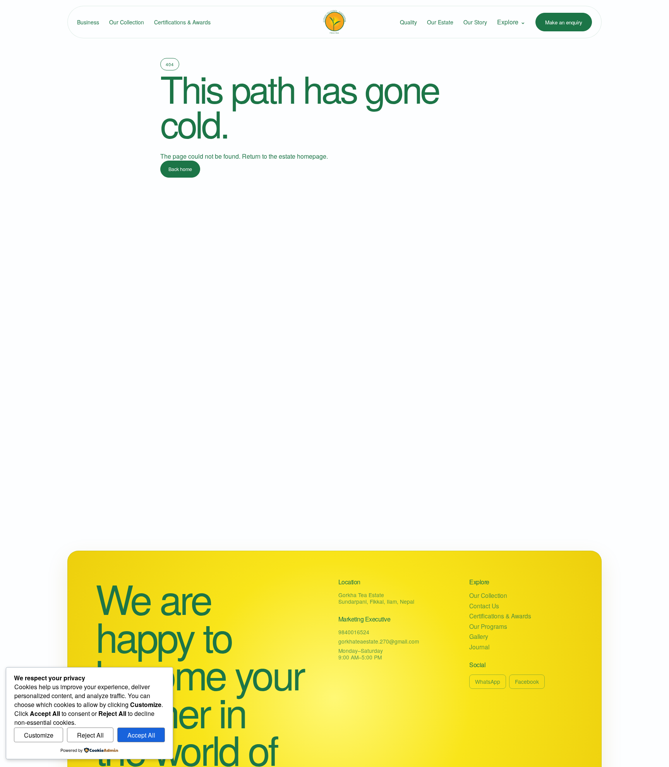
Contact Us (484, 605)
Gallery (478, 636)
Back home (180, 169)
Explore (511, 21)
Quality (408, 22)
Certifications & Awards (182, 22)
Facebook (527, 681)
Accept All (141, 735)
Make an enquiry (563, 22)
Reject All (90, 735)
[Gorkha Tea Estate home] (334, 22)
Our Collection (126, 22)
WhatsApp (487, 681)
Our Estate (440, 22)
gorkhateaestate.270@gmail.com (378, 641)
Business (88, 22)
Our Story (475, 22)
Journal (479, 647)
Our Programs (488, 626)
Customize (38, 735)
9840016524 (353, 632)
